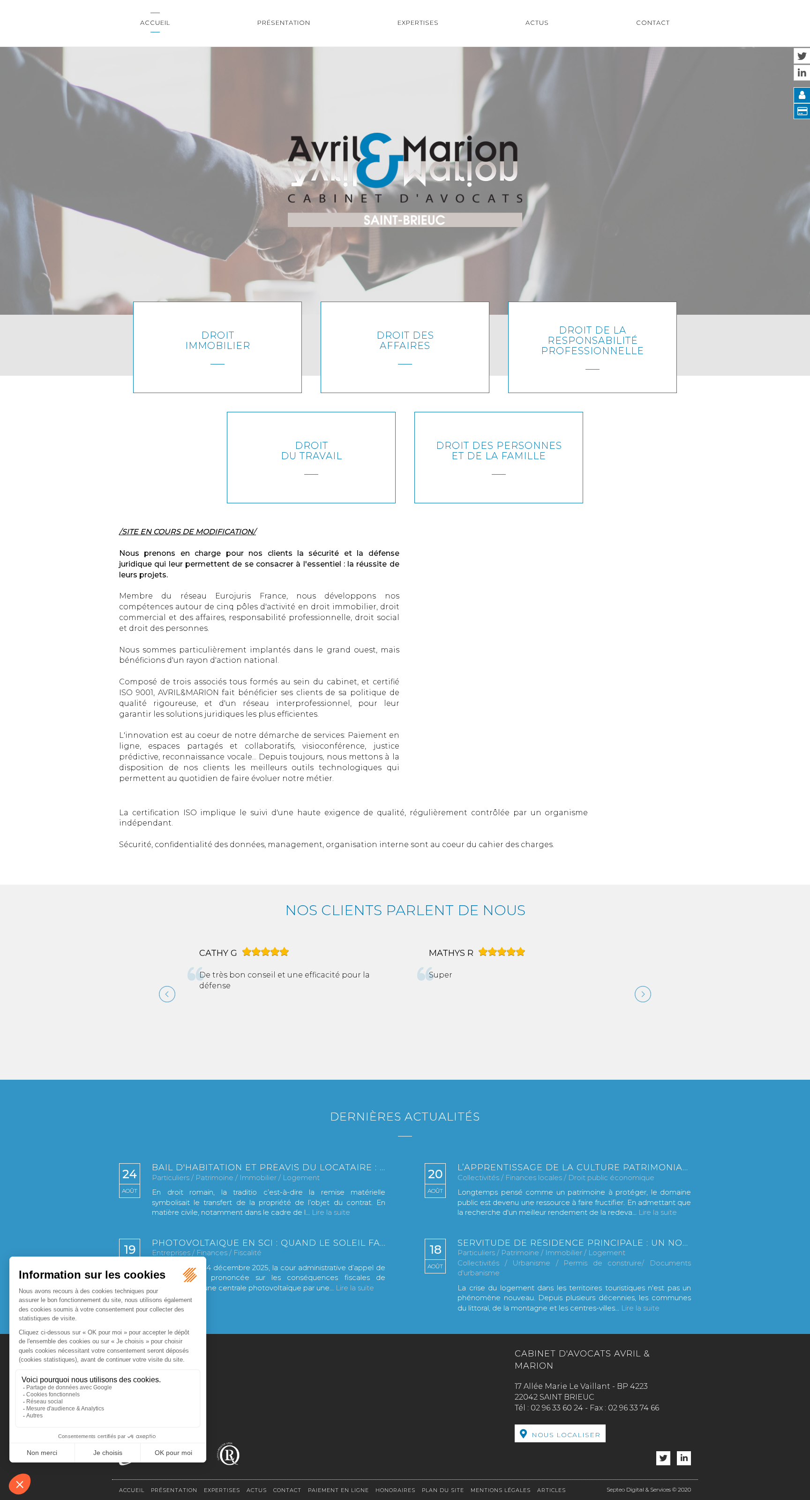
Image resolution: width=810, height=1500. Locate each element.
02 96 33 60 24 (557, 1421)
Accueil (155, 22)
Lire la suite (331, 1225)
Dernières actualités (405, 1129)
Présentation (283, 22)
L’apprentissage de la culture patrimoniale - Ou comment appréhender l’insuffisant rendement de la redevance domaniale (574, 1181)
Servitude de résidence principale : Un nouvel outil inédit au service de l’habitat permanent (574, 1256)
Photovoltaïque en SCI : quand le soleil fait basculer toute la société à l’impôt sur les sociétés (268, 1256)
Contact (653, 22)
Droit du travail (311, 451)
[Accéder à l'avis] (307, 1010)
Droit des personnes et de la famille (499, 451)
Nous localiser (566, 1448)
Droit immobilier (217, 340)
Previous (163, 1003)
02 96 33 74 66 (633, 1421)
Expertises (418, 22)
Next (639, 1003)
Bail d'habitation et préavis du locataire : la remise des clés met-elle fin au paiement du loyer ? (268, 1181)
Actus (537, 22)
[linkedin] (684, 1471)
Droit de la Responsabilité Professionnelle (592, 340)
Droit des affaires (405, 340)
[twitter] (663, 1471)
